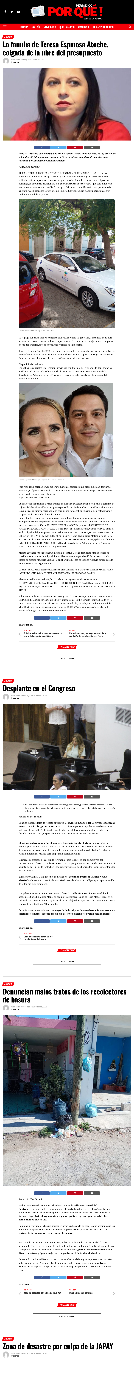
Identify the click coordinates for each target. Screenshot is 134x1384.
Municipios (50, 27)
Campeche (83, 27)
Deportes (70, 35)
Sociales (84, 35)
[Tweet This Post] (58, 147)
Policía (36, 27)
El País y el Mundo (103, 27)
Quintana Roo (67, 27)
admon (16, 62)
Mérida (24, 27)
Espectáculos (53, 35)
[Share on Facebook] (42, 147)
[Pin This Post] (75, 147)
